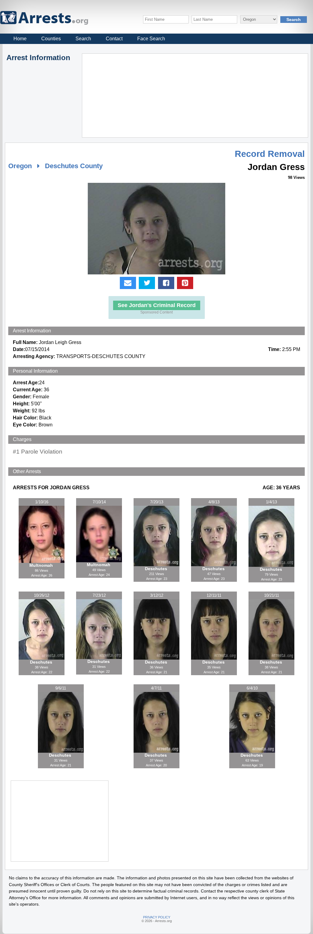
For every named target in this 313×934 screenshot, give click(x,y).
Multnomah (41, 565)
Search (83, 38)
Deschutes (156, 568)
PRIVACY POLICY (156, 917)
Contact (114, 38)
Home (20, 38)
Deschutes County (74, 166)
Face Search (151, 38)
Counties (51, 38)
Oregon (20, 166)
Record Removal (270, 154)
